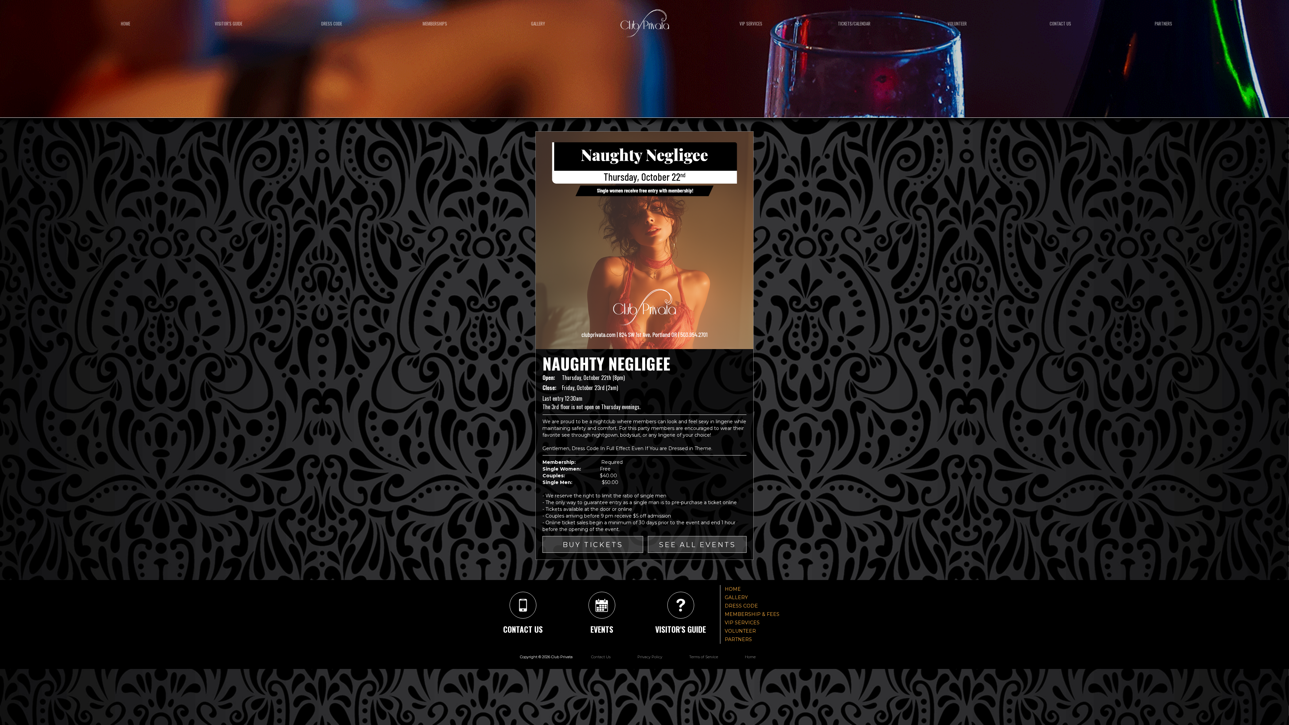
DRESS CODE (331, 23)
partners (1163, 23)
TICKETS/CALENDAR (854, 23)
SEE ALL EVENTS (697, 545)
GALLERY (538, 23)
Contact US (1060, 23)
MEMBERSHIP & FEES (752, 614)
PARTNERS (738, 639)
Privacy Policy (649, 657)
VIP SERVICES (750, 23)
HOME (733, 589)
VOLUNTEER (740, 631)
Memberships (435, 23)
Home (125, 23)
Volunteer (957, 23)
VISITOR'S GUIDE (228, 23)
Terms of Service (703, 657)
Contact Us (601, 657)
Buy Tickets (593, 545)
